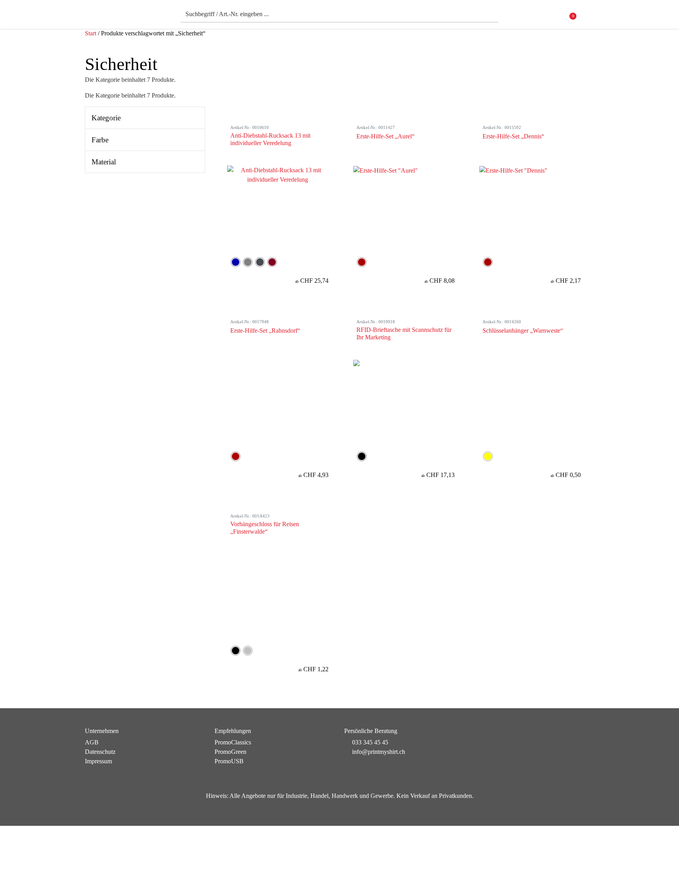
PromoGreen (230, 751)
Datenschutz (100, 751)
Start (90, 33)
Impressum (98, 761)
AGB (92, 742)
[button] (589, 16)
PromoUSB (229, 761)
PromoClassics (233, 742)
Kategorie (106, 118)
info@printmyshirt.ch (378, 751)
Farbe (100, 140)
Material (104, 162)
